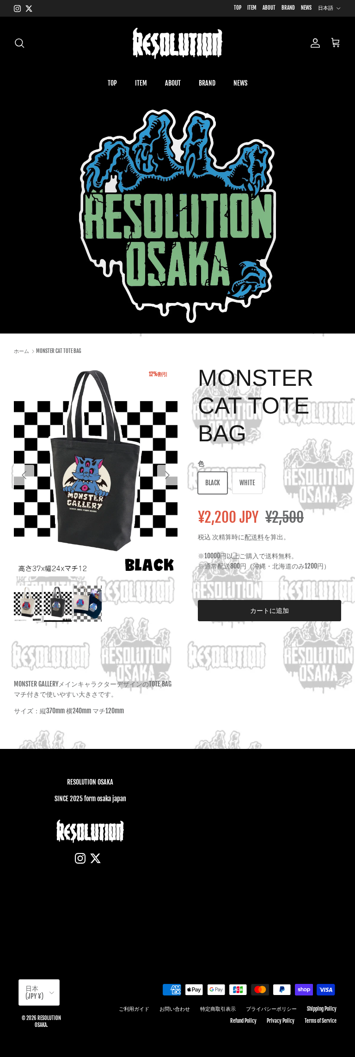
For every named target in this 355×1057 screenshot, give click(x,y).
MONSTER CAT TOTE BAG (58, 351)
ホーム (21, 351)
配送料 (254, 537)
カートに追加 (269, 610)
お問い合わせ (174, 1009)
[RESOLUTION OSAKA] (177, 43)
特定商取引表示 (218, 1009)
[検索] (19, 43)
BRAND (288, 8)
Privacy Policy (280, 1021)
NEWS (306, 8)
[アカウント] (313, 43)
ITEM (252, 8)
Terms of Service (321, 1021)
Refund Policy (243, 1021)
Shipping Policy (322, 1009)
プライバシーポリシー (271, 1009)
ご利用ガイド (134, 1009)
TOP (237, 8)
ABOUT (269, 8)
